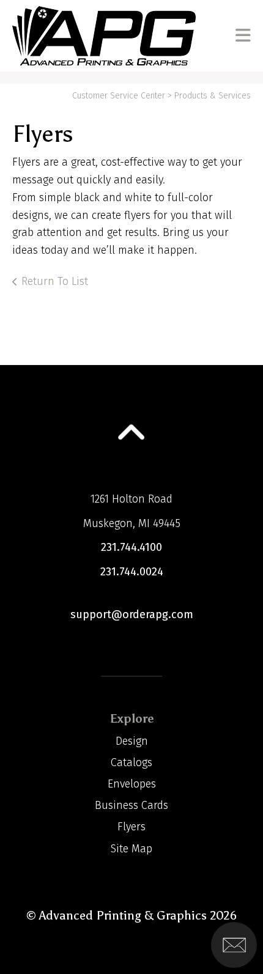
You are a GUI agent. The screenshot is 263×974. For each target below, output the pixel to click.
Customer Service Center (118, 95)
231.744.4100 (131, 547)
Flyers (131, 826)
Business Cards (131, 805)
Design (132, 741)
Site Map (131, 848)
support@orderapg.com (131, 614)
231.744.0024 (131, 571)
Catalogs (131, 762)
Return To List (54, 281)
